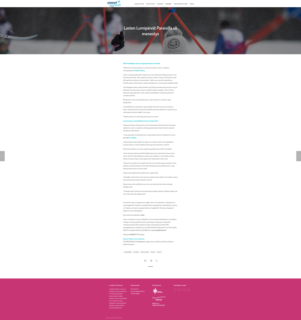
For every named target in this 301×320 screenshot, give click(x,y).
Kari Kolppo (136, 252)
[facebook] (175, 289)
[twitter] (184, 289)
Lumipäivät (160, 4)
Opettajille (168, 4)
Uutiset (192, 4)
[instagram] (179, 289)
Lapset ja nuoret (139, 4)
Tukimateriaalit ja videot (181, 4)
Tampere (159, 252)
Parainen (153, 252)
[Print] (145, 260)
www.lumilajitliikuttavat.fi (158, 230)
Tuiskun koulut (150, 4)
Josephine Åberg (127, 252)
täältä (142, 215)
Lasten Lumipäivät (145, 252)
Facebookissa (141, 241)
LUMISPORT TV (133, 234)
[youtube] (188, 289)
